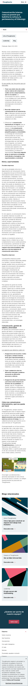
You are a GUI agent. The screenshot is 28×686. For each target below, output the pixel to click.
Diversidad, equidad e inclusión (11, 653)
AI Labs (4, 647)
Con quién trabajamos (8, 644)
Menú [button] (22, 2)
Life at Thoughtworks (9, 36)
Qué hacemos (6, 638)
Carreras (4, 656)
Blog (14, 40)
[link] (14, 622)
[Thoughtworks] (7, 2)
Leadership (6, 40)
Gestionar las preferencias (14, 683)
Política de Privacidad (13, 680)
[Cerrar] (26, 658)
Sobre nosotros (6, 635)
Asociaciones (6, 641)
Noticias (4, 650)
